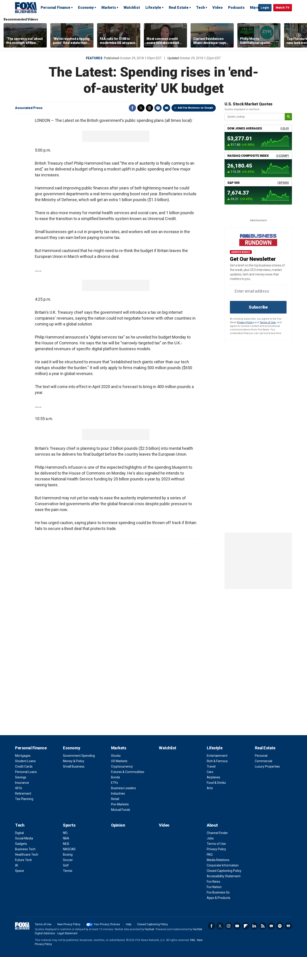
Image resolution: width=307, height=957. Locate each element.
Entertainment (217, 755)
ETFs (114, 782)
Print (158, 107)
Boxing (68, 854)
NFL (65, 833)
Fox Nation (214, 887)
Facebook (132, 107)
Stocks (116, 755)
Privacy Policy (245, 322)
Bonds (115, 777)
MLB (66, 844)
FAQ (210, 854)
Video (217, 7)
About (212, 825)
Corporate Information (223, 865)
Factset (149, 929)
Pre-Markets (120, 804)
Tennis (67, 871)
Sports (69, 825)
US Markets (119, 761)
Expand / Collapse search (253, 8)
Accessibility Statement (223, 876)
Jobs (210, 838)
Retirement (23, 793)
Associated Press (28, 108)
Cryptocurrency (122, 766)
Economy (86, 7)
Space (19, 871)
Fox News (213, 881)
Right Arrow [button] (298, 35)
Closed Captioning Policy (224, 871)
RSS (262, 926)
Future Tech (23, 860)
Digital (19, 833)
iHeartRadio (288, 926)
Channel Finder (217, 833)
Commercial (263, 761)
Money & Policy (73, 761)
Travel (211, 766)
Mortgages (23, 755)
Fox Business (26, 7)
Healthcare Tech (26, 854)
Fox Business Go (218, 892)
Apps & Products (218, 898)
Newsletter (271, 926)
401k (18, 788)
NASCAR (69, 849)
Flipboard (245, 926)
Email (166, 107)
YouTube (237, 926)
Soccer (68, 860)
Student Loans (25, 761)
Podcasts (236, 7)
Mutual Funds (120, 810)
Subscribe (258, 307)
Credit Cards (24, 766)
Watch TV (282, 7)
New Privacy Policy (68, 924)
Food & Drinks (216, 782)
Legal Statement (67, 933)
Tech (200, 7)
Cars (210, 772)
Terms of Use (268, 322)
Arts (210, 788)
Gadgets (21, 844)
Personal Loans (26, 772)
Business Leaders (123, 788)
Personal (261, 755)
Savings (20, 777)
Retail (115, 799)
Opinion (118, 825)
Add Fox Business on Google (195, 107)
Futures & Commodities (127, 772)
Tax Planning (24, 799)
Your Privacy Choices (107, 924)
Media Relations (218, 860)
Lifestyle (153, 7)
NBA (66, 838)
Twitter (141, 107)
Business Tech (25, 849)
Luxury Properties (267, 766)
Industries (118, 793)
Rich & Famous (217, 761)
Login (265, 7)
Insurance (22, 782)
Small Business (74, 766)
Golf (66, 865)
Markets (108, 7)
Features (94, 58)
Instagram (228, 926)
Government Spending (79, 755)
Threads (149, 107)
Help (128, 924)
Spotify (279, 926)
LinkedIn (254, 926)
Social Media (24, 838)
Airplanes (213, 777)
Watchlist (132, 7)
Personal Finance (55, 7)
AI (16, 865)
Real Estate (179, 7)
